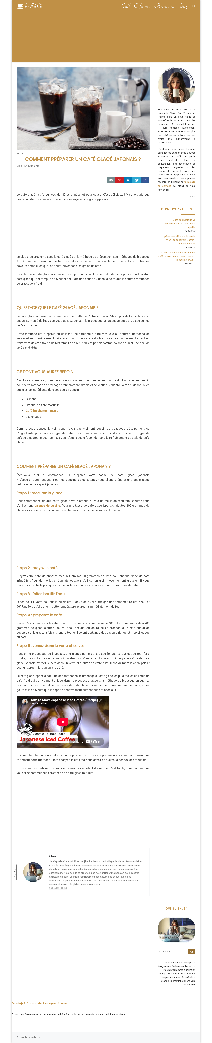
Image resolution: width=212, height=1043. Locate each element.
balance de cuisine (47, 505)
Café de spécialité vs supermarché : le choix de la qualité (180, 223)
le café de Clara (34, 1037)
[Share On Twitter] (136, 180)
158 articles (58, 888)
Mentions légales (47, 1003)
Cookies (62, 1003)
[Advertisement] (106, 37)
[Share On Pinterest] (119, 180)
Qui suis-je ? (18, 1003)
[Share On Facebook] (145, 180)
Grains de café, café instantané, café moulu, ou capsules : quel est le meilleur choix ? (176, 256)
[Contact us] (111, 180)
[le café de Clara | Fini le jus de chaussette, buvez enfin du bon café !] (20, 6)
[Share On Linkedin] (128, 180)
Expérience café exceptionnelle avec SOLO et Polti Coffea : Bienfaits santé (178, 240)
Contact (31, 1003)
